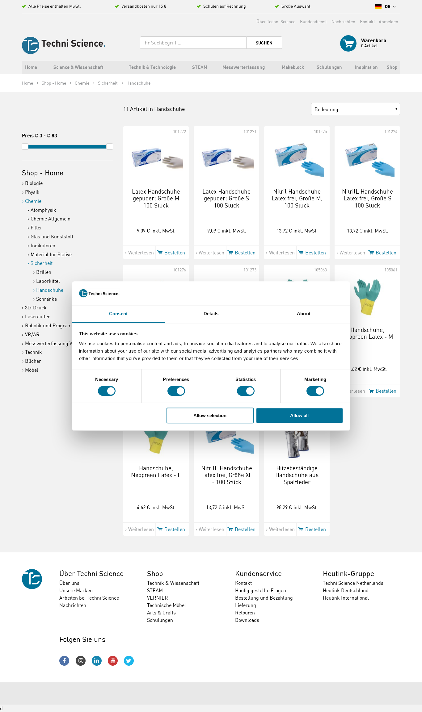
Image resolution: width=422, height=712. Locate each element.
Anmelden (388, 21)
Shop (155, 573)
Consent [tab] (118, 313)
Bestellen (174, 252)
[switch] (176, 391)
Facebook (64, 661)
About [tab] (303, 313)
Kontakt (367, 21)
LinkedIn (97, 661)
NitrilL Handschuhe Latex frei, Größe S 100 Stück (367, 198)
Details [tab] (211, 313)
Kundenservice (258, 573)
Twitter (129, 661)
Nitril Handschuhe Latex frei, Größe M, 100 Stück (297, 198)
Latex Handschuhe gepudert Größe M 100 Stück (156, 198)
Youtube (113, 661)
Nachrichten (343, 21)
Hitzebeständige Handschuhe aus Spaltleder (297, 475)
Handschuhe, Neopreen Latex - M (367, 333)
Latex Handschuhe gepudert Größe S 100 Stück (226, 198)
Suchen (264, 43)
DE (388, 6)
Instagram (81, 661)
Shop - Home (42, 172)
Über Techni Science (275, 21)
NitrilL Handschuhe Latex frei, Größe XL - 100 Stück (226, 475)
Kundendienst (313, 21)
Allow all (299, 415)
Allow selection (209, 415)
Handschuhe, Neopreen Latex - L (156, 471)
